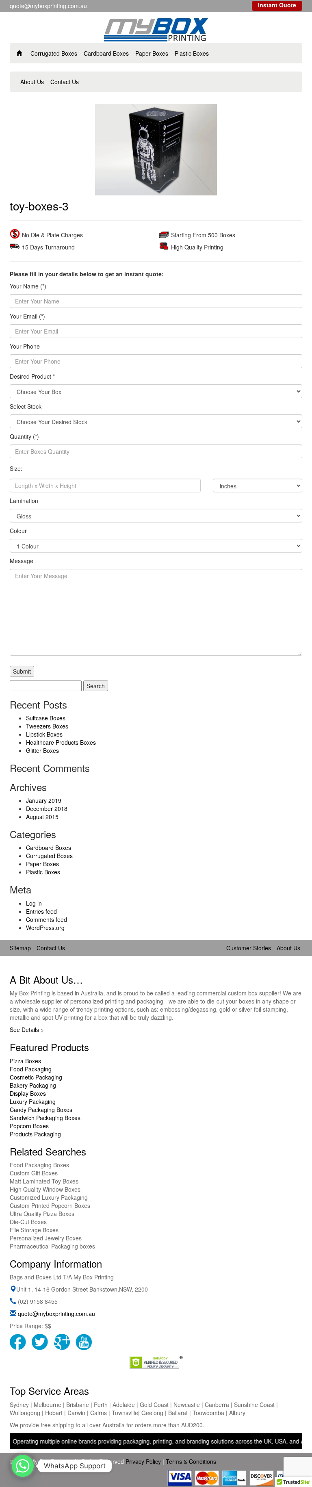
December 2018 (46, 808)
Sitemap (20, 948)
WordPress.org (45, 927)
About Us (32, 82)
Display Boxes (28, 1093)
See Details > (27, 1029)
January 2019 (43, 800)
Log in (34, 903)
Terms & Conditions (191, 1461)
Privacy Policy (143, 1461)
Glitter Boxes (42, 750)
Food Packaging (31, 1069)
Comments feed (46, 919)
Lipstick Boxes (44, 734)
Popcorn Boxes (29, 1126)
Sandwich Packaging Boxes (45, 1118)
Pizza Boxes (25, 1061)
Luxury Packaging (33, 1101)
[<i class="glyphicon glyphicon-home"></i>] (19, 53)
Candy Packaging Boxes (41, 1109)
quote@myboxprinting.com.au (56, 1313)
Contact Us (64, 82)
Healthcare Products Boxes (61, 742)
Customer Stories (248, 948)
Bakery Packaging (33, 1085)
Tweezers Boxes (47, 726)
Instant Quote (277, 5)
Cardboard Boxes (106, 53)
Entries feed (41, 911)
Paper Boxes (151, 53)
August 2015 (42, 817)
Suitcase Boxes (45, 718)
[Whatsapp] (23, 1466)
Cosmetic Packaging (36, 1077)
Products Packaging (35, 1134)
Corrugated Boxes (53, 53)
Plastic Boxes (192, 53)
